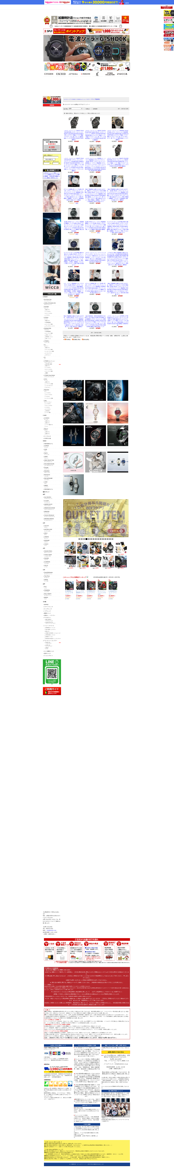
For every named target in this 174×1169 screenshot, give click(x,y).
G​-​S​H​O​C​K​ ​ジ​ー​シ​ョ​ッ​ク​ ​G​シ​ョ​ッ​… (69, 592)
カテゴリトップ (67, 99)
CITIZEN (73, 99)
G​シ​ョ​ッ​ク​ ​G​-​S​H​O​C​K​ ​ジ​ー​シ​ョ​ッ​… (80, 592)
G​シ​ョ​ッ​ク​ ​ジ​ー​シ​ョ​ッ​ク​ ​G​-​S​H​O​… (102, 592)
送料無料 (95, 109)
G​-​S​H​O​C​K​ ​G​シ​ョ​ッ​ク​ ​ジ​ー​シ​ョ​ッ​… (91, 592)
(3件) (77, 203)
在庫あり (88, 109)
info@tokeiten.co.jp (51, 930)
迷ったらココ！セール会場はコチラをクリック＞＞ (76, 104)
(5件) (77, 234)
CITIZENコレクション (81, 99)
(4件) (77, 297)
